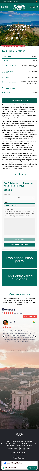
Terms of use (34, 444)
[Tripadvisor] (28, 448)
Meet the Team (15, 441)
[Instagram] (24, 448)
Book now (19, 239)
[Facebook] (20, 448)
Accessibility (11, 445)
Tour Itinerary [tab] (19, 174)
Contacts (29, 441)
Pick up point (8, 209)
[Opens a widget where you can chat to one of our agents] (32, 468)
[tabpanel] (19, 137)
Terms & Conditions (6, 444)
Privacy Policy (17, 444)
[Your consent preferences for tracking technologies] (3, 468)
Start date (7, 194)
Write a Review (30, 316)
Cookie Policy (25, 444)
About (8, 441)
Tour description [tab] (19, 100)
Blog (22, 441)
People (6, 202)
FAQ (25, 441)
